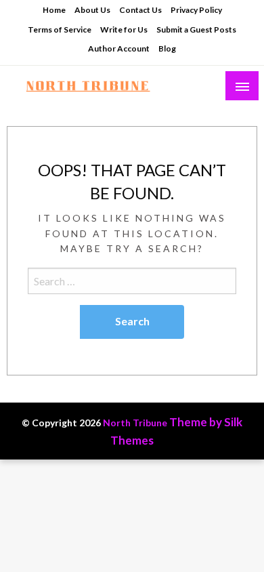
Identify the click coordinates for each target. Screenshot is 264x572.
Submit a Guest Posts (196, 29)
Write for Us (124, 29)
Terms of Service (59, 29)
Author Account (119, 48)
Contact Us (140, 10)
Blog (167, 48)
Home (54, 10)
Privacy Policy (196, 10)
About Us (92, 10)
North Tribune (135, 422)
